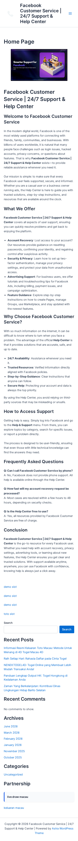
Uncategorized (13, 774)
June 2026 (11, 726)
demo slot (10, 587)
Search (8, 622)
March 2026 (12, 732)
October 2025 (13, 757)
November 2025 (14, 751)
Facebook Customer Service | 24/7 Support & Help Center (40, 13)
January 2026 (13, 745)
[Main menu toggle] (70, 14)
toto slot (9, 614)
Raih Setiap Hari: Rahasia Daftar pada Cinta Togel (35, 658)
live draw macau (17, 796)
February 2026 (13, 738)
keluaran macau (14, 808)
